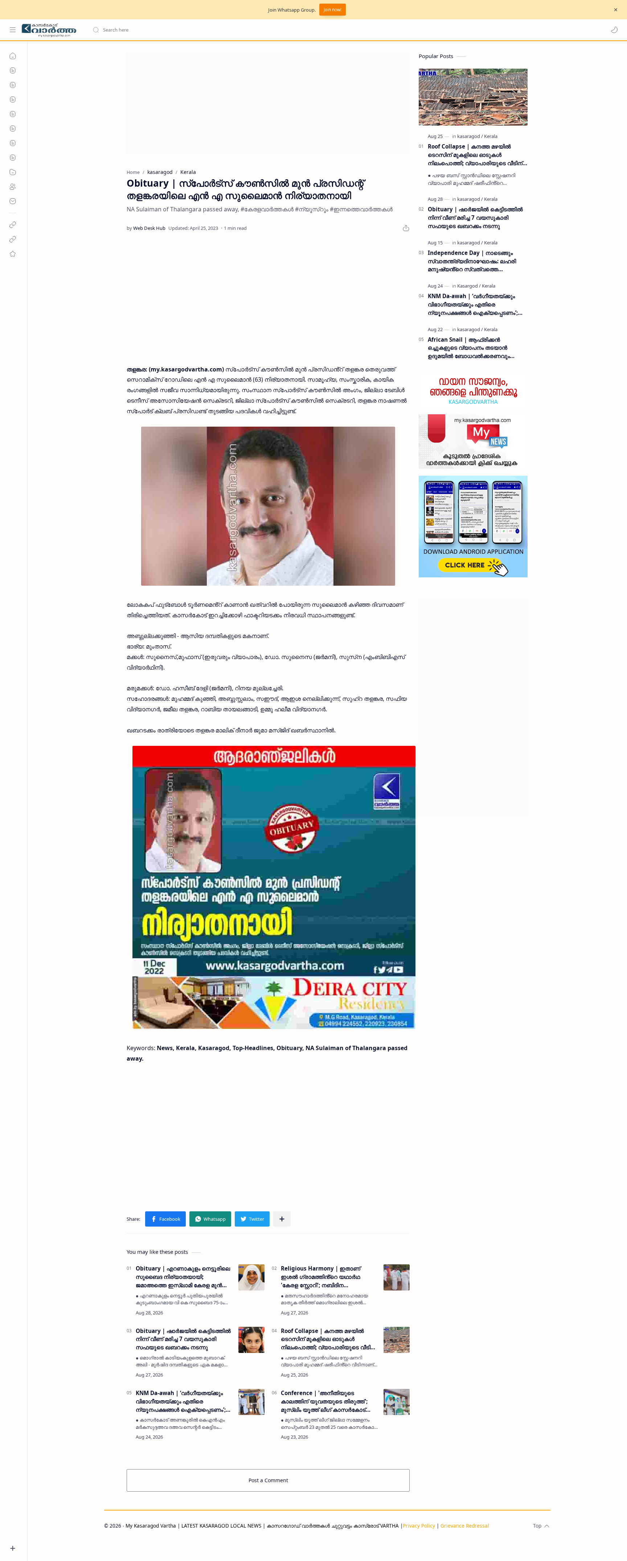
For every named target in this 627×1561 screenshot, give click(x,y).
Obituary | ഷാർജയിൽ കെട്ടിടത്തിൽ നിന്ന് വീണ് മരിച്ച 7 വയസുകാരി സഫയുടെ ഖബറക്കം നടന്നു (183, 1339)
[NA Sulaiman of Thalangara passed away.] (268, 506)
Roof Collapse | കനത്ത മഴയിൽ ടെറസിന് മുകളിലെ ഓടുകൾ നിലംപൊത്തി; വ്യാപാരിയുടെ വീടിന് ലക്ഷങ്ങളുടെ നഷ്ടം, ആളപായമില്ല (328, 1339)
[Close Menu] (616, 10)
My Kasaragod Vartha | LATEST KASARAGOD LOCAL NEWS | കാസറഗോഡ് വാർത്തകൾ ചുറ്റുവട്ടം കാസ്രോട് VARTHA (262, 1525)
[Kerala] (490, 136)
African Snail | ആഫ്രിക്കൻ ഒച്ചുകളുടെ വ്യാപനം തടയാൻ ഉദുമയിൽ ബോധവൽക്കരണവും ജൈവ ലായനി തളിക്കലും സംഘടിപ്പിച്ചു (478, 348)
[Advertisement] (268, 103)
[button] (614, 29)
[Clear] (207, 29)
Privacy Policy (419, 1525)
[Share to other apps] (282, 1219)
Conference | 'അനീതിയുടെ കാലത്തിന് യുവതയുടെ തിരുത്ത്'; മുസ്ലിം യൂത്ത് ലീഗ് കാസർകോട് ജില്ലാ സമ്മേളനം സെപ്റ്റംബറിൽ (324, 1401)
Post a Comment (268, 1480)
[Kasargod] (469, 285)
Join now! (332, 10)
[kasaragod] (470, 136)
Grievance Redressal (464, 1525)
